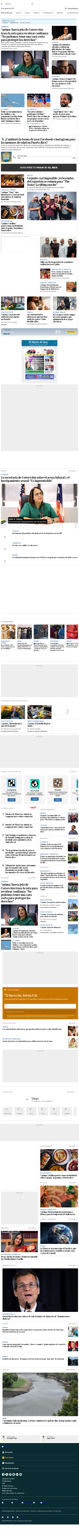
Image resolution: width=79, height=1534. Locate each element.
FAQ (3, 1483)
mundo (5, 1324)
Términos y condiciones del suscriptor (41, 1511)
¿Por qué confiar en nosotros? (13, 1493)
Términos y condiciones (22, 1511)
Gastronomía (46, 1146)
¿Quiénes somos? (8, 1479)
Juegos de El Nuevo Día (11, 772)
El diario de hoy (7, 1486)
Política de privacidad (8, 1511)
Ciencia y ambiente (48, 1219)
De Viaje (43, 1183)
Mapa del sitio (7, 1491)
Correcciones (57, 1511)
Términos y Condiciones (41, 1015)
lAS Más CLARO (7, 808)
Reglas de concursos (9, 1488)
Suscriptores (74, 13)
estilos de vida (9, 1023)
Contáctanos (6, 1481)
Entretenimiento (48, 13)
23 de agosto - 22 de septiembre (42, 1101)
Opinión (27, 13)
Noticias (18, 13)
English (6, 1370)
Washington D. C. (10, 1265)
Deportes (60, 13)
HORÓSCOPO (7, 1092)
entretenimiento (47, 809)
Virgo (35, 1098)
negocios (44, 838)
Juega (11, 800)
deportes (44, 867)
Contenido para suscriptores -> (15, 701)
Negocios (36, 13)
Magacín (4, 1228)
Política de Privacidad (31, 1015)
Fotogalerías (7, 622)
